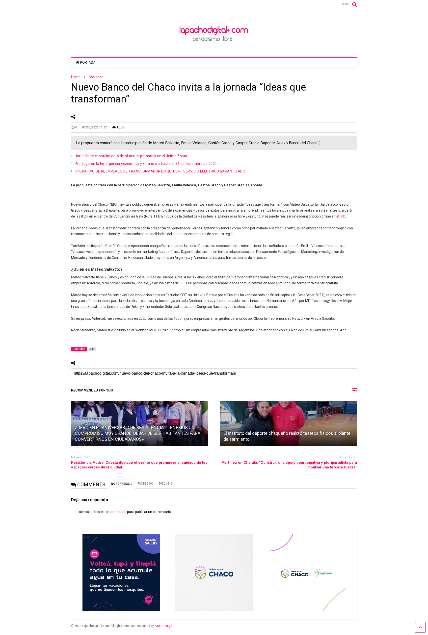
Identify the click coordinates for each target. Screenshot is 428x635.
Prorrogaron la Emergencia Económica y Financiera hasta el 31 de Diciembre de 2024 (146, 164)
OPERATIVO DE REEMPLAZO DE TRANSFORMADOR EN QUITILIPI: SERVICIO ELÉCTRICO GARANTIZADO (160, 171)
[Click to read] (288, 423)
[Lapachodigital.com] (214, 48)
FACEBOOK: (145, 483)
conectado (118, 512)
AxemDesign (163, 626)
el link (340, 216)
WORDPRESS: (121, 484)
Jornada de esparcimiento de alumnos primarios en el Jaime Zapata (132, 156)
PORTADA (87, 62)
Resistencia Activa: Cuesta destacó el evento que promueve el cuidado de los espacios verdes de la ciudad (139, 465)
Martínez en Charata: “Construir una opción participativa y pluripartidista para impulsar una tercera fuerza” (289, 465)
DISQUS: (166, 483)
